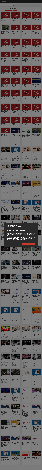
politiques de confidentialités (19, 239)
